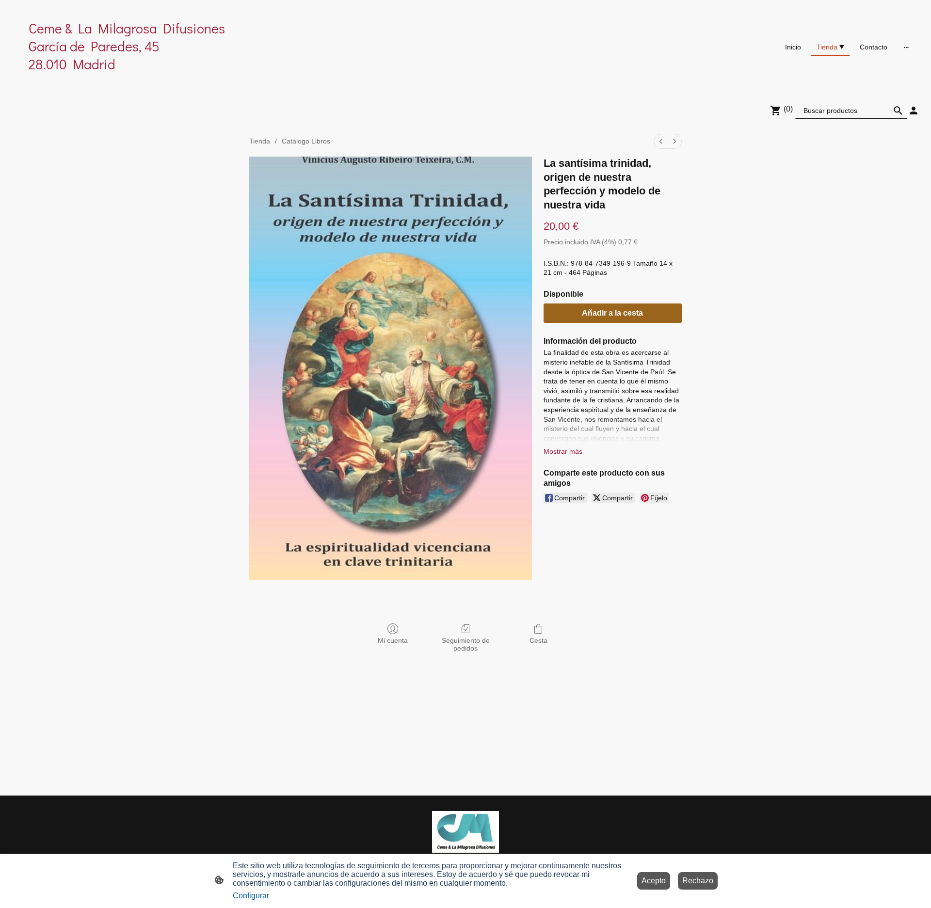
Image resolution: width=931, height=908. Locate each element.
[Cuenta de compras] (913, 110)
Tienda (259, 141)
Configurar (251, 896)
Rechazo (697, 880)
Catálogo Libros (306, 141)
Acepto (654, 880)
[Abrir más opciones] (906, 47)
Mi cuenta (393, 640)
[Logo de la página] (160, 82)
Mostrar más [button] (563, 451)
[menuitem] (661, 141)
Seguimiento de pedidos (466, 645)
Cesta (538, 640)
